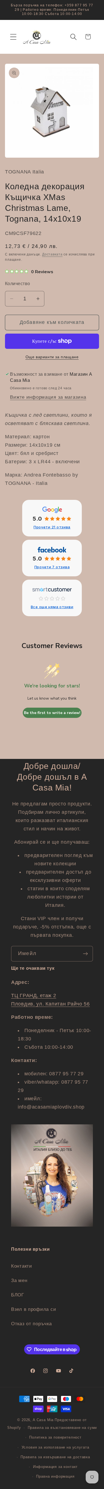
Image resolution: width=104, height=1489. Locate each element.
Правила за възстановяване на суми (62, 1428)
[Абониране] (85, 953)
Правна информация (55, 1476)
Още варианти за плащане (52, 357)
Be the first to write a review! (52, 712)
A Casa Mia (43, 1420)
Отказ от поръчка (31, 1323)
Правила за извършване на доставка (55, 1457)
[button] (13, 36)
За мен (19, 1280)
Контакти (21, 1266)
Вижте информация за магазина (48, 397)
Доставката (52, 254)
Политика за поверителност (55, 1437)
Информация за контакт (55, 1467)
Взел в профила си (33, 1309)
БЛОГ (17, 1295)
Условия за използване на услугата (55, 1447)
